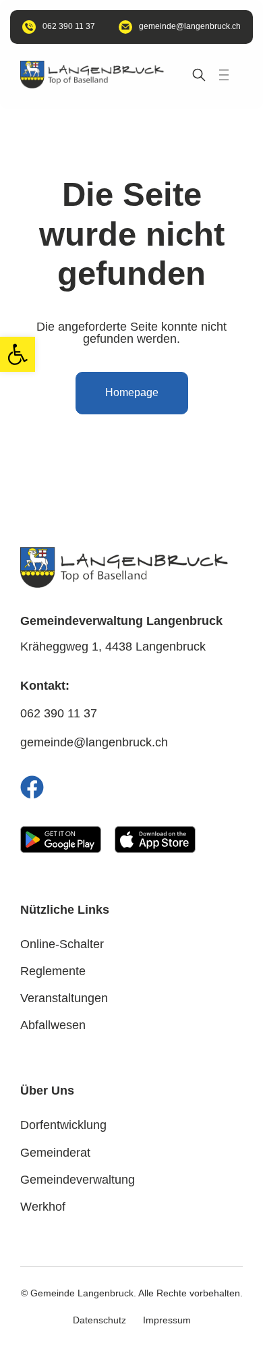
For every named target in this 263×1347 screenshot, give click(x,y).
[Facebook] (32, 787)
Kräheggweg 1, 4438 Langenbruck (113, 646)
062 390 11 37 (58, 713)
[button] (17, 354)
